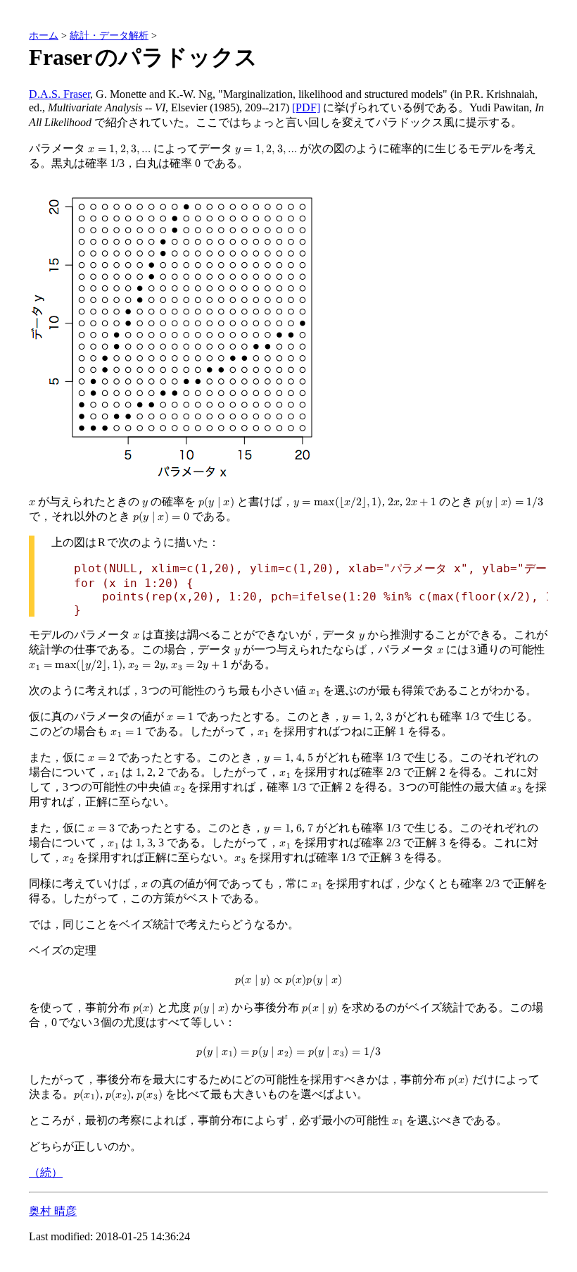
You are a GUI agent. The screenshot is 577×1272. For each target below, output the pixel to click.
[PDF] (306, 107)
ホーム (43, 35)
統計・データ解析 (109, 35)
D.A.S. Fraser (59, 94)
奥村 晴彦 (53, 1211)
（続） (46, 1172)
